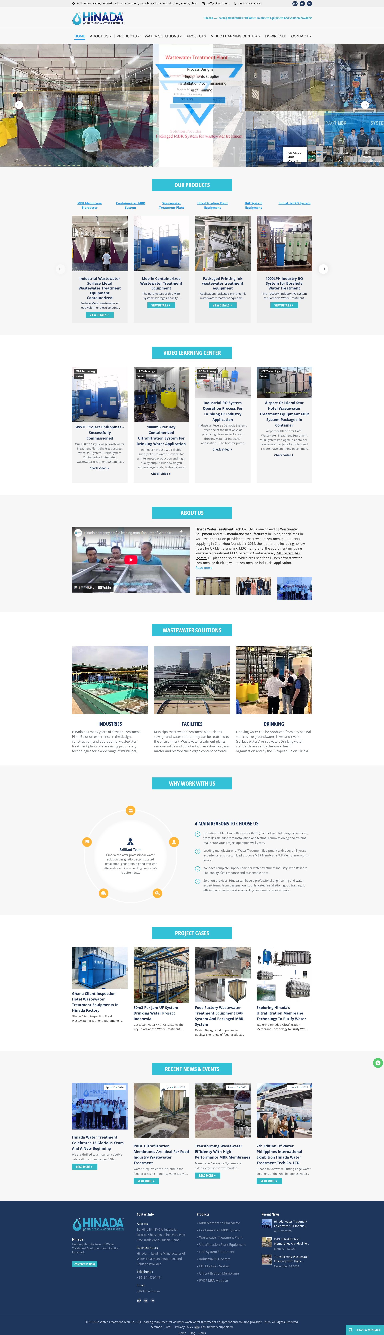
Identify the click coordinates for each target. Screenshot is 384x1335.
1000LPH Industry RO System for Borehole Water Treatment (284, 283)
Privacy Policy (184, 1327)
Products (127, 36)
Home (79, 36)
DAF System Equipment (253, 205)
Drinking (274, 723)
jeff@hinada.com (218, 3)
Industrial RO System (295, 203)
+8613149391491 (250, 3)
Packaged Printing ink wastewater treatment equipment (222, 283)
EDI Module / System (214, 1266)
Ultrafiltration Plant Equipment (212, 205)
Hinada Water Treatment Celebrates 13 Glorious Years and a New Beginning (98, 1143)
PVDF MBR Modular (213, 1280)
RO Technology (208, 371)
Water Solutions (162, 36)
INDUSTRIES (110, 723)
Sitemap (156, 1327)
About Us (99, 36)
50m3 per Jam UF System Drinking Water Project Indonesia (156, 1013)
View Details (98, 315)
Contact (299, 36)
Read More (83, 1167)
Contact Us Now (84, 1264)
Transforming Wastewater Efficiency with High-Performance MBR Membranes (222, 1152)
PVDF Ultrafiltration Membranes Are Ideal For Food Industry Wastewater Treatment (161, 1154)
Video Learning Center (234, 36)
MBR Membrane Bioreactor (89, 205)
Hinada (78, 1239)
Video (79, 376)
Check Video (98, 468)
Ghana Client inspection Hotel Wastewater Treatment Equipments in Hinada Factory (95, 1002)
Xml (168, 1327)
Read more (204, 567)
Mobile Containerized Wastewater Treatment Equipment (161, 283)
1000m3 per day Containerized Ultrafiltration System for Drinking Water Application (161, 435)
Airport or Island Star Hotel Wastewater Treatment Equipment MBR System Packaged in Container (284, 414)
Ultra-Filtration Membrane (219, 1273)
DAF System (285, 553)
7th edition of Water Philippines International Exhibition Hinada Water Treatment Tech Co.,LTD (279, 1154)
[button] (19, 105)
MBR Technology (85, 371)
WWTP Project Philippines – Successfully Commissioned (99, 433)
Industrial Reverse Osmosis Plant (345, 281)
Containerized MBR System (130, 205)
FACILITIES (192, 723)
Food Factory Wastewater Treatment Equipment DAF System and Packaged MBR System (219, 1016)
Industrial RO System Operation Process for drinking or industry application (223, 411)
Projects (196, 36)
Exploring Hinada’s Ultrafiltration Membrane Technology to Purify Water (281, 1013)
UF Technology (146, 371)
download (275, 36)
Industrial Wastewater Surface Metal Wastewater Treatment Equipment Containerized (100, 288)
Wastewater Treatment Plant (171, 205)
